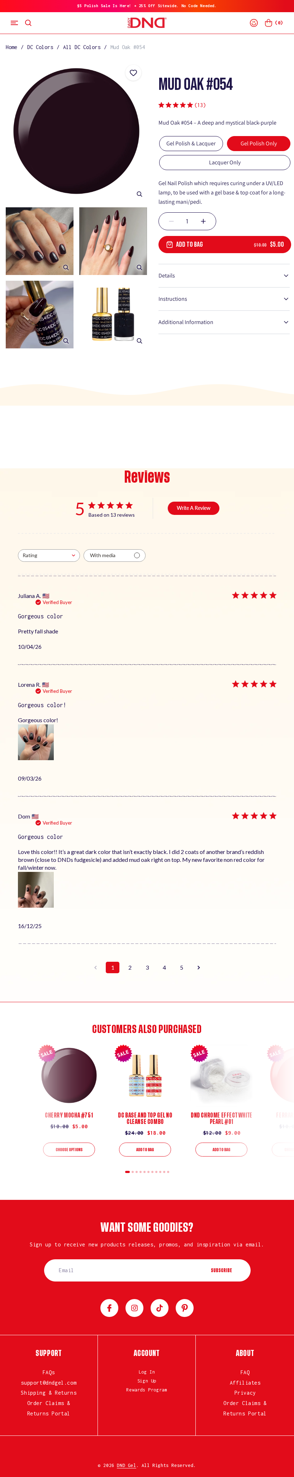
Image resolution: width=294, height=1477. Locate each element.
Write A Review (193, 508)
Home (11, 47)
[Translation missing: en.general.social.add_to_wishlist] (133, 73)
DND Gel (126, 1465)
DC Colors (40, 47)
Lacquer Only (225, 162)
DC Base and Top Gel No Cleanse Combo (145, 1118)
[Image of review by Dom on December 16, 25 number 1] (36, 890)
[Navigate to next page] (198, 967)
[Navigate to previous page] (95, 967)
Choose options (69, 1150)
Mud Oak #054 (127, 47)
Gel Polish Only (259, 143)
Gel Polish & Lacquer (190, 143)
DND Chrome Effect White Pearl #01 (221, 1118)
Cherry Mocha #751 (69, 1115)
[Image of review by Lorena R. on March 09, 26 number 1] (36, 742)
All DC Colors (81, 47)
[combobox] (49, 555)
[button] (14, 23)
